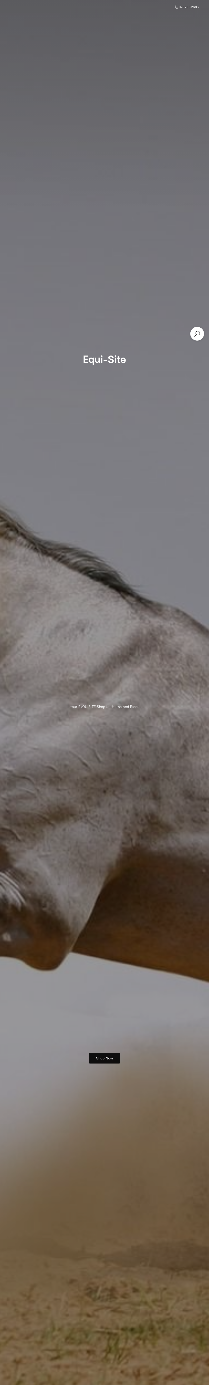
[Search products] (197, 333)
